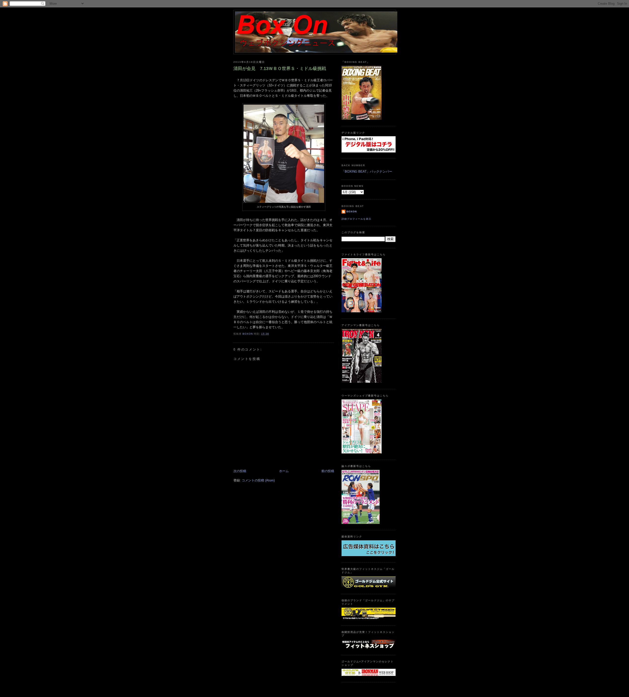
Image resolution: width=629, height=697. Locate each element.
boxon (351, 211)
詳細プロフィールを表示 (356, 219)
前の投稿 (327, 471)
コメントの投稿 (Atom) (258, 480)
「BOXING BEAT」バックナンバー (367, 171)
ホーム (284, 471)
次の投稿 (239, 471)
